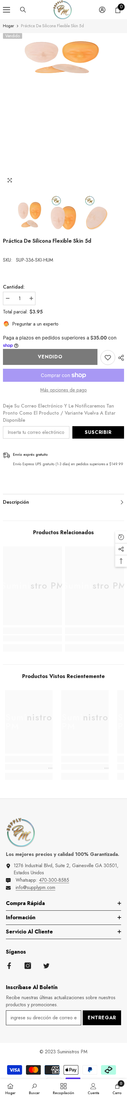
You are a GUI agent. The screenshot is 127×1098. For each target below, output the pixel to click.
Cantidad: (14, 287)
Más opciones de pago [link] (63, 390)
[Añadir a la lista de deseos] (107, 357)
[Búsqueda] (23, 9)
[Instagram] (28, 966)
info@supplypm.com (35, 887)
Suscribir (98, 432)
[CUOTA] (119, 358)
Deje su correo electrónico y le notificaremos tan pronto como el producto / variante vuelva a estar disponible (59, 413)
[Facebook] (9, 966)
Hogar (8, 26)
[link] (32, 638)
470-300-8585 (54, 880)
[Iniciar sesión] (102, 10)
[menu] (6, 9)
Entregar (102, 1017)
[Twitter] (46, 966)
